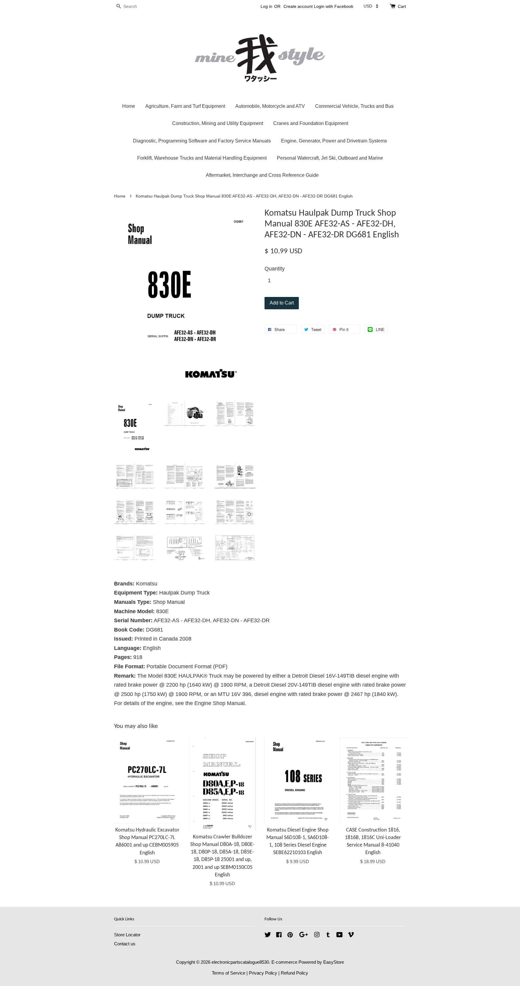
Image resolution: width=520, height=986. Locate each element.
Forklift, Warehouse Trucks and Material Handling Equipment (202, 158)
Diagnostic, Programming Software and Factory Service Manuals (202, 140)
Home (128, 106)
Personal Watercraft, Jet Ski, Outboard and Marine (330, 158)
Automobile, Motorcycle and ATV (270, 106)
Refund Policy (294, 972)
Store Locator (127, 934)
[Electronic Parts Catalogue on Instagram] (317, 935)
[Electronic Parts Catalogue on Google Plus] (303, 935)
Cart (402, 6)
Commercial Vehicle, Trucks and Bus (354, 106)
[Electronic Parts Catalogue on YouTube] (339, 935)
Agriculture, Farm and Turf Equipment (185, 106)
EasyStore (333, 962)
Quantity (275, 269)
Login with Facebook (333, 6)
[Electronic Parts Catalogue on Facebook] (279, 935)
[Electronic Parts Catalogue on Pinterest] (290, 935)
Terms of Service (228, 972)
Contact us (124, 943)
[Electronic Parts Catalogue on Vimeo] (351, 935)
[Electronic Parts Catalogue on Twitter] (268, 935)
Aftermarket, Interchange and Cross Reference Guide (262, 175)
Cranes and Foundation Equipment (310, 123)
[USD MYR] (371, 6)
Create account (298, 6)
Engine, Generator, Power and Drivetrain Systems (334, 140)
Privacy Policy (263, 972)
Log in (266, 6)
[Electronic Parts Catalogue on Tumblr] (328, 935)
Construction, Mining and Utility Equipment (217, 123)
